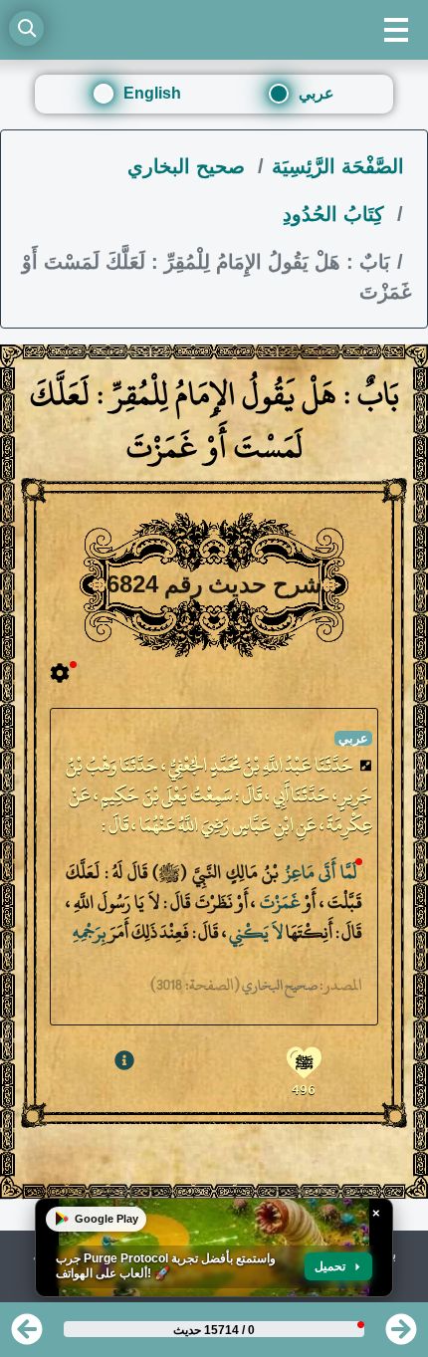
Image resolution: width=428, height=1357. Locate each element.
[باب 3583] (27, 1335)
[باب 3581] (401, 1335)
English (152, 93)
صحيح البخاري (189, 166)
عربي (316, 93)
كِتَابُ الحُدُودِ (336, 214)
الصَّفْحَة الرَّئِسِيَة (338, 166)
